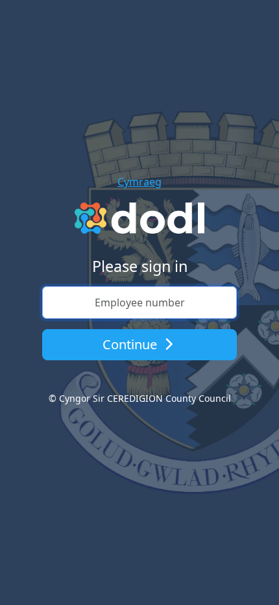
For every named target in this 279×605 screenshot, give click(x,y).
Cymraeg (139, 182)
